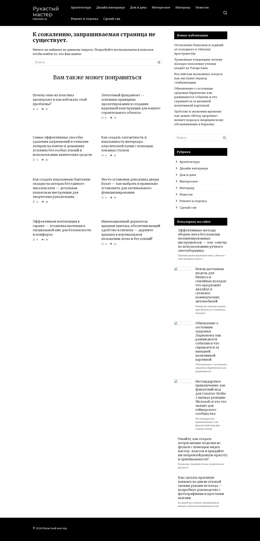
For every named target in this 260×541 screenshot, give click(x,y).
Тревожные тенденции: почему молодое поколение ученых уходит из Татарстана (198, 64)
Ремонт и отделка (84, 18)
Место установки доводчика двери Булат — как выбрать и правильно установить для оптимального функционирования (130, 186)
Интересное (161, 7)
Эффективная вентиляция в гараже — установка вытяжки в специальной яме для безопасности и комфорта (62, 228)
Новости (202, 7)
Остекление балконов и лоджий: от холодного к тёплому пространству (199, 49)
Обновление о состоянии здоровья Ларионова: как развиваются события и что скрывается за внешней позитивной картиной (195, 97)
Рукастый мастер (46, 11)
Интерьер (182, 7)
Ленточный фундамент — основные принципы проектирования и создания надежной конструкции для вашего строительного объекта (130, 104)
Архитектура (81, 7)
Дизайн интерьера (110, 7)
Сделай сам (111, 18)
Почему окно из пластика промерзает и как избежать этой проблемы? (60, 99)
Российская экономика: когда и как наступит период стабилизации (198, 78)
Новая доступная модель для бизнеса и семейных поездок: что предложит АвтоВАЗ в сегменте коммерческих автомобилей (211, 285)
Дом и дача (138, 7)
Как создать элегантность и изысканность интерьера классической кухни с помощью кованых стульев (127, 143)
